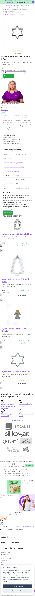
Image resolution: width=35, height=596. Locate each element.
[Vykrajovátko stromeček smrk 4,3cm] (17, 265)
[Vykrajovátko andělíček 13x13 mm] (17, 224)
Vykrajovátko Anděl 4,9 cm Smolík (14, 330)
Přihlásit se (29, 465)
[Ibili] (9, 426)
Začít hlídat (4, 110)
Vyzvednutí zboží (8, 548)
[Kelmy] (10, 441)
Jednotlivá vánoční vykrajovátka (14, 12)
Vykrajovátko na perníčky (11, 171)
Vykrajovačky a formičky (12, 9)
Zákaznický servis (8, 537)
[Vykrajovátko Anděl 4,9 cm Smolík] (17, 315)
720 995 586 (6, 563)
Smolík (18, 175)
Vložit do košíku (8, 76)
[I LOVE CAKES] (22, 426)
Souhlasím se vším (17, 586)
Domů (4, 8)
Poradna (19, 548)
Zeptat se (4, 106)
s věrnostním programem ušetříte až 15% (15, 70)
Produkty (11, 8)
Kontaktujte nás (12, 514)
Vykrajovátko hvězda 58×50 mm (16, 371)
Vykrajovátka (24, 9)
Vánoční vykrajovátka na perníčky (14, 167)
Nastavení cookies (17, 591)
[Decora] (13, 448)
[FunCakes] (26, 448)
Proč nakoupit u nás (9, 543)
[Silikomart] (17, 434)
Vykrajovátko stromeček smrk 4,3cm (15, 280)
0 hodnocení (17, 53)
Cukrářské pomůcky (22, 8)
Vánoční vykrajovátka (11, 11)
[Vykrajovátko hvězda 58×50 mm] (17, 360)
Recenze (16, 116)
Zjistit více (25, 483)
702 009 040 (7, 558)
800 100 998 (16, 526)
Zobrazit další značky (17, 457)
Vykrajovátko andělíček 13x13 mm (17, 234)
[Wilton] (26, 441)
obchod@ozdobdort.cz (27, 526)
